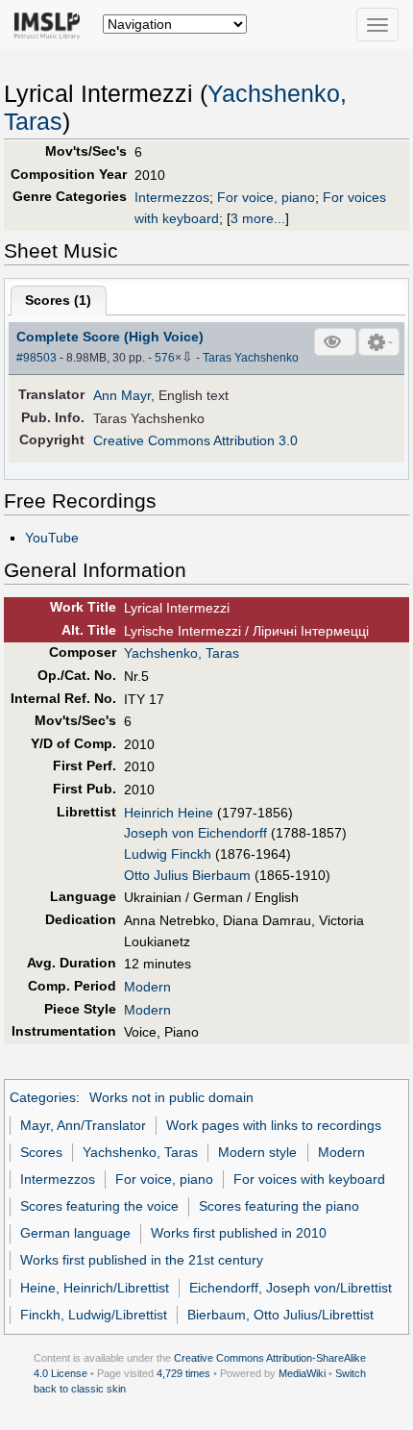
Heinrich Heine (168, 812)
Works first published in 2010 (239, 1233)
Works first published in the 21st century (141, 1259)
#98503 (36, 357)
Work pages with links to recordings (273, 1125)
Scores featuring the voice (99, 1206)
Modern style (257, 1152)
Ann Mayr (122, 395)
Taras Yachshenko (251, 357)
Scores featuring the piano (279, 1206)
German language (75, 1233)
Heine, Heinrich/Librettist (94, 1287)
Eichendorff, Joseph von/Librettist (290, 1287)
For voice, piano (266, 197)
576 (165, 357)
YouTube (52, 537)
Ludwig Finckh (167, 854)
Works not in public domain (171, 1097)
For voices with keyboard (309, 1179)
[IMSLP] (51, 24)
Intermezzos (171, 197)
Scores (41, 1152)
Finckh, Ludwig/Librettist (93, 1314)
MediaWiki (302, 1373)
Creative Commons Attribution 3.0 (195, 440)
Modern (147, 986)
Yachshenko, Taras (181, 653)
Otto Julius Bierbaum (187, 875)
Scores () (58, 300)
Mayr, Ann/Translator (83, 1125)
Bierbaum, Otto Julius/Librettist (280, 1314)
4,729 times (183, 1373)
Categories (43, 1097)
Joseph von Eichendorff (195, 832)
